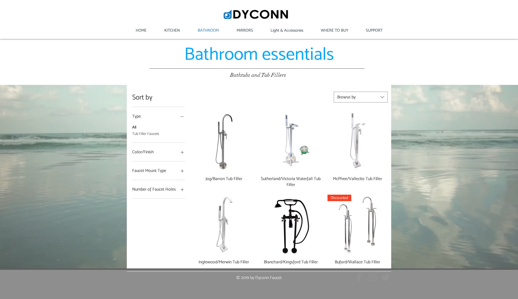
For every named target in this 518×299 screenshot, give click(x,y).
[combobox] (361, 97)
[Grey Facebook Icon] (359, 277)
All (134, 127)
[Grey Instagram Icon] (372, 277)
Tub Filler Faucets (145, 133)
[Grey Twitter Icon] (385, 277)
